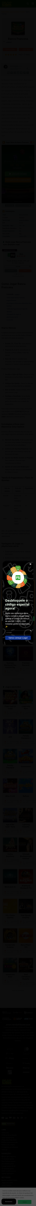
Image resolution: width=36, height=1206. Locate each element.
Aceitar (25, 1202)
